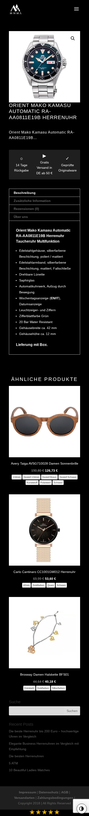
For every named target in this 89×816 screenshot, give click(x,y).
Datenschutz (48, 792)
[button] (73, 38)
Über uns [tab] (21, 217)
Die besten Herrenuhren (26, 756)
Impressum (27, 792)
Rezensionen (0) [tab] (26, 209)
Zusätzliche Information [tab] (32, 201)
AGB (64, 792)
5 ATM (13, 763)
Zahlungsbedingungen (55, 798)
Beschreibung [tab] (25, 193)
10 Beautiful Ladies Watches (29, 770)
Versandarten (24, 798)
